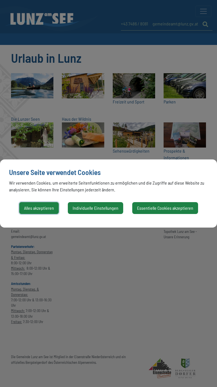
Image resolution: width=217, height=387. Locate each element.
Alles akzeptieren (39, 208)
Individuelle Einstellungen (95, 208)
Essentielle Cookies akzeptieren (165, 208)
